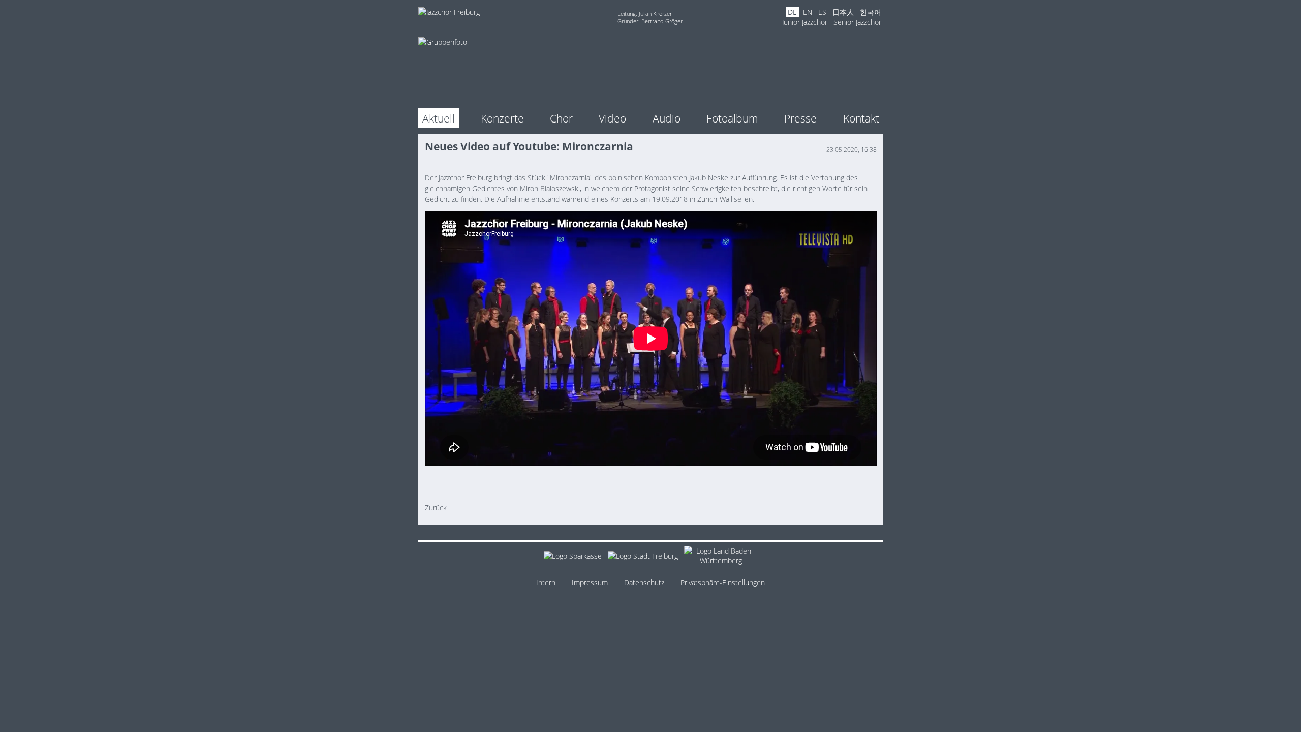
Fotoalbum (732, 118)
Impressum (590, 582)
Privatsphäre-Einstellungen (722, 582)
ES (822, 12)
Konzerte (502, 118)
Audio (666, 118)
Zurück (436, 507)
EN (807, 12)
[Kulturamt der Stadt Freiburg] (643, 557)
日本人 (843, 12)
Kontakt (861, 118)
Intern (545, 582)
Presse (800, 118)
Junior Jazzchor (804, 22)
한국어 (870, 12)
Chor (561, 118)
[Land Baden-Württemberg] (721, 557)
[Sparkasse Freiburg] (573, 557)
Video (612, 118)
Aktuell (438, 118)
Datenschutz (644, 582)
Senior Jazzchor (857, 22)
